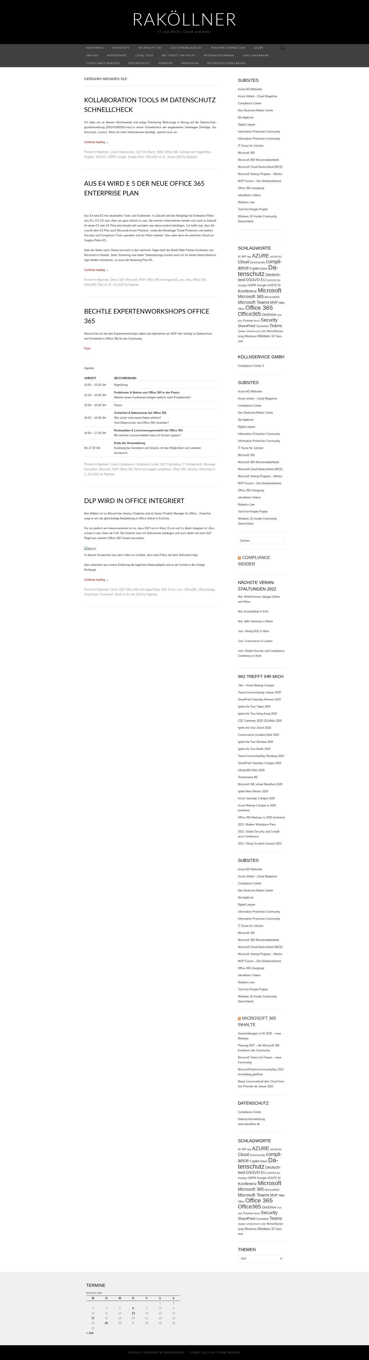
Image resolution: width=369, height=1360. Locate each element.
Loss (180, 589)
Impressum (190, 63)
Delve (113, 279)
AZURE (260, 256)
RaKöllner (184, 20)
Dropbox (89, 156)
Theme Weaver (228, 1352)
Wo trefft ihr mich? (178, 55)
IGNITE (272, 285)
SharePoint (246, 326)
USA (263, 331)
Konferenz (95, 48)
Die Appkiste (245, 117)
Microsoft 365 (150, 48)
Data (157, 589)
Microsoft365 (272, 297)
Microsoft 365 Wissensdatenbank (258, 159)
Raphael (192, 156)
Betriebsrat (117, 55)
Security (192, 469)
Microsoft (121, 48)
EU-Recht (149, 151)
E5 (176, 279)
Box (208, 151)
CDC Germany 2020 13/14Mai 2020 (260, 720)
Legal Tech (144, 55)
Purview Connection (228, 48)
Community (257, 262)
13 (133, 1313)
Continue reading (96, 142)
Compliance (126, 464)
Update (241, 331)
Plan (100, 284)
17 (92, 1318)
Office (241, 308)
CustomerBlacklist (187, 48)
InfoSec (92, 55)
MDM (160, 151)
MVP (142, 279)
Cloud (113, 151)
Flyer (87, 348)
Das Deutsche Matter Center (255, 110)
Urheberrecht (253, 331)
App (249, 256)
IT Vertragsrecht (192, 464)
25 (106, 1323)
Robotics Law (246, 202)
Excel (171, 589)
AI (239, 256)
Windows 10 (266, 336)
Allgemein (103, 151)
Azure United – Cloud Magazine (257, 96)
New (188, 279)
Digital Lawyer (246, 124)
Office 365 (171, 151)
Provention (106, 594)
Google (121, 156)
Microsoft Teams (253, 302)
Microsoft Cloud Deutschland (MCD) (260, 166)
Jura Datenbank (256, 55)
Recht (138, 469)
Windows (251, 336)
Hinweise (165, 63)
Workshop (205, 469)
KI (279, 285)
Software (185, 151)
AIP (244, 256)
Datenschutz (139, 63)
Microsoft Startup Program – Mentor (260, 174)
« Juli (90, 1333)
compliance (164, 469)
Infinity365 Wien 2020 (251, 770)
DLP (138, 151)
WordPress (174, 1352)
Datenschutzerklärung (226, 63)
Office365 (152, 156)
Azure (259, 48)
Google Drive (136, 156)
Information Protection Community (259, 131)
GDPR (112, 156)
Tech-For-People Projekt (253, 209)
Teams (275, 325)
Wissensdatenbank (219, 55)
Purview (248, 320)
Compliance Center (147, 464)
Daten (263, 268)
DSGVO (101, 156)
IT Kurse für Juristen (250, 145)
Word (118, 594)
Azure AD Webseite (250, 89)
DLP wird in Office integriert (134, 501)
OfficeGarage (206, 589)
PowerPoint (91, 594)
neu (182, 279)
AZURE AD (276, 256)
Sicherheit (262, 326)
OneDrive (269, 314)
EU (263, 280)
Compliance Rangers (103, 63)
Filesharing (173, 464)
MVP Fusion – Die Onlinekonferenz (259, 181)
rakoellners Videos (249, 195)
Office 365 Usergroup (251, 188)
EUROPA (271, 280)
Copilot (254, 268)
